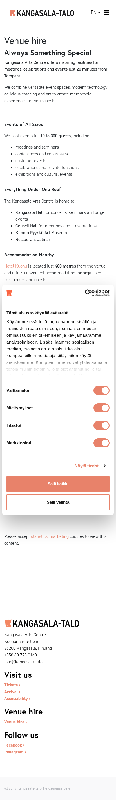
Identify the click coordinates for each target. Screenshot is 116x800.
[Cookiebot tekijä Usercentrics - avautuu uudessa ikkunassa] (85, 293)
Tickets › (12, 685)
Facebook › (14, 745)
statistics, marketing (50, 536)
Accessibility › (17, 698)
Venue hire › (15, 722)
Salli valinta (58, 502)
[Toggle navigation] (106, 12)
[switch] (101, 407)
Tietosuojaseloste (56, 788)
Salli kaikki (58, 483)
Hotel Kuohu (15, 266)
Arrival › (12, 692)
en (94, 12)
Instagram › (15, 752)
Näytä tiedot (87, 465)
